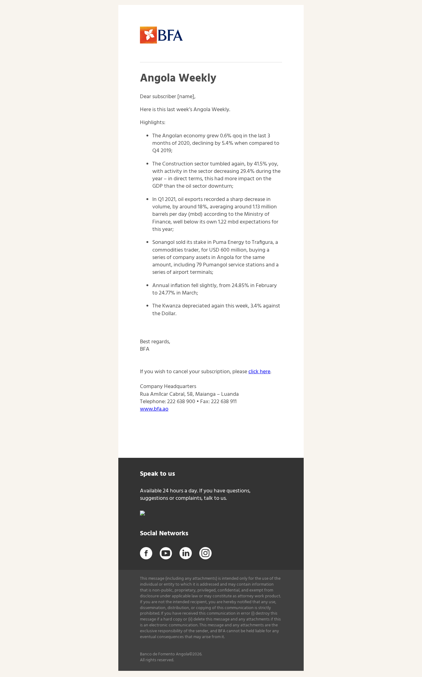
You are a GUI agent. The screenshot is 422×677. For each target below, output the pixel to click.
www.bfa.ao (154, 409)
